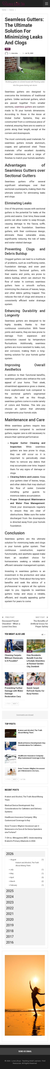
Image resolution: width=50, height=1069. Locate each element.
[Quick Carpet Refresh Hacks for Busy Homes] (36, 678)
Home (8, 49)
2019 (10, 925)
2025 (10, 891)
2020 (10, 920)
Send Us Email (25, 1051)
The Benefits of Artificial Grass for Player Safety (39, 624)
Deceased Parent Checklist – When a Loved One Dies (11, 624)
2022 (10, 908)
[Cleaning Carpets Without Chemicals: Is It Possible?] (14, 646)
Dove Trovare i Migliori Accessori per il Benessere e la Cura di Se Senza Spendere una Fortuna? (23, 829)
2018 (10, 931)
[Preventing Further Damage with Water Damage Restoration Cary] (14, 678)
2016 (10, 942)
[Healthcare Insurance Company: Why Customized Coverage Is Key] (10, 759)
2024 (10, 897)
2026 (10, 854)
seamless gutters (23, 106)
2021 (10, 914)
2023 (10, 902)
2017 (10, 937)
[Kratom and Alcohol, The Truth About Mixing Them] (10, 733)
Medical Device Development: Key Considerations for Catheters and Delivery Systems (23, 808)
